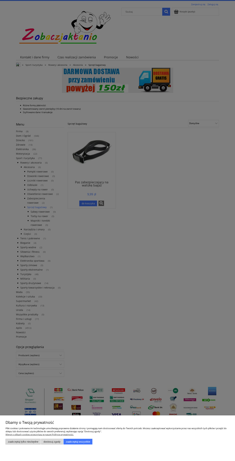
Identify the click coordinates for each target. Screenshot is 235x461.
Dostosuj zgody (52, 441)
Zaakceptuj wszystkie (78, 441)
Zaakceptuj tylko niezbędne (23, 441)
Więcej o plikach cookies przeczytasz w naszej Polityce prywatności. (40, 434)
